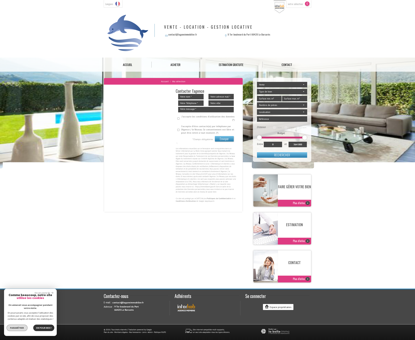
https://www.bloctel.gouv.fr (205, 186)
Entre (260, 144)
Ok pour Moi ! (44, 327)
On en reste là (42, 292)
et (286, 144)
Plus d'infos (300, 203)
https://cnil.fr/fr (202, 174)
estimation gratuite (231, 64)
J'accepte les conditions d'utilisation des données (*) (208, 118)
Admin (150, 332)
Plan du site (108, 332)
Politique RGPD (160, 332)
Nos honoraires (135, 332)
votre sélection (295, 4)
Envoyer (224, 138)
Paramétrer (17, 327)
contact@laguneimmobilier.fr (182, 34)
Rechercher (282, 154)
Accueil (127, 64)
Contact (287, 64)
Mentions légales (121, 332)
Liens (144, 332)
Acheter (175, 64)
